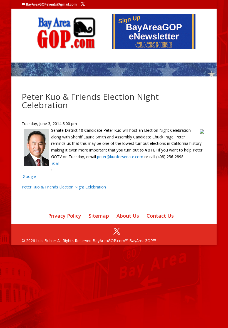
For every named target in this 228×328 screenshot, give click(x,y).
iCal (55, 163)
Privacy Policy (64, 215)
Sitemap (99, 215)
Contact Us (160, 215)
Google (29, 176)
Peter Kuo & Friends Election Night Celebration (64, 187)
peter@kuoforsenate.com (120, 156)
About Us (128, 215)
